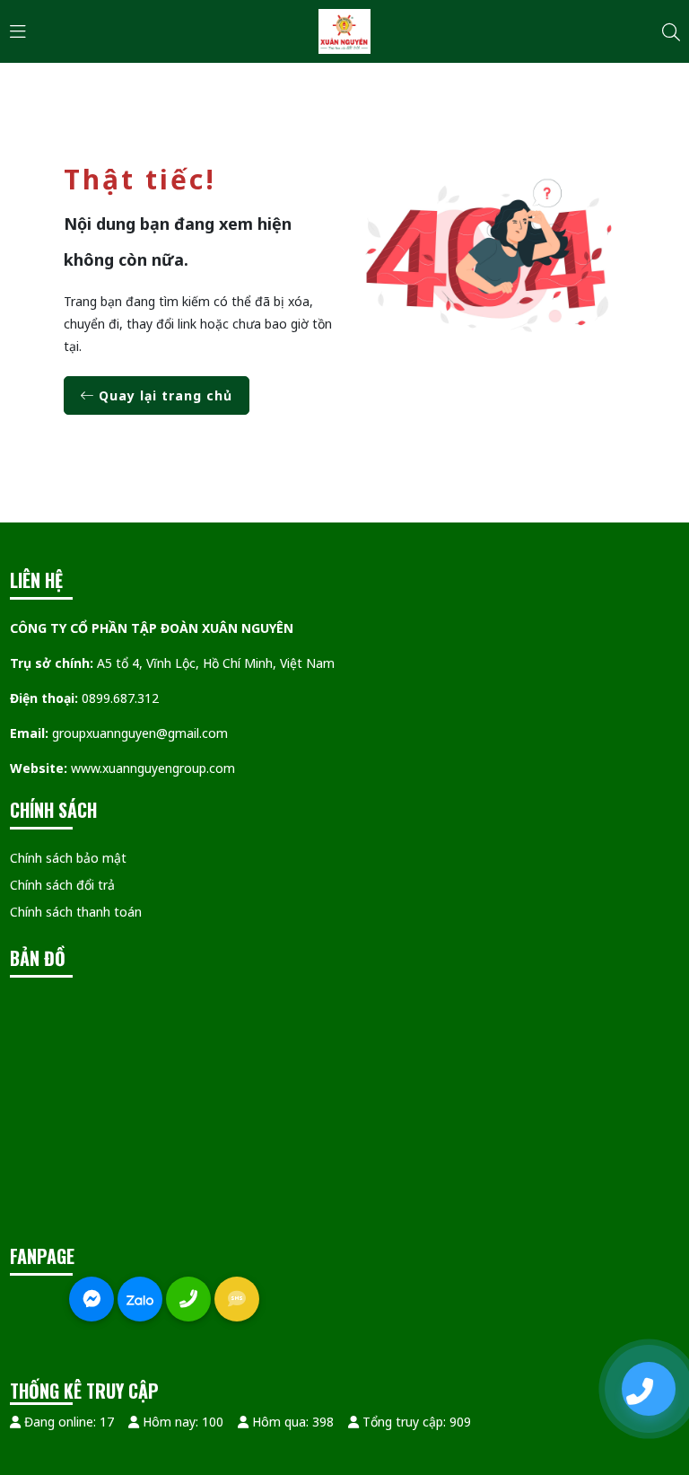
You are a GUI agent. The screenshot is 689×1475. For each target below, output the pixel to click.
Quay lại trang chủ (163, 395)
